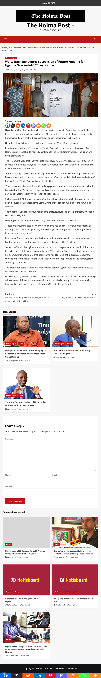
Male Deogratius (13, 70)
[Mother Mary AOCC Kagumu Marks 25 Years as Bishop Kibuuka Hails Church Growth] (26, 532)
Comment (10, 438)
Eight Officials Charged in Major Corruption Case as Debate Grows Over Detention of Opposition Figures (26, 649)
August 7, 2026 (73, 557)
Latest (21, 344)
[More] (48, 125)
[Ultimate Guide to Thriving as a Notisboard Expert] (26, 579)
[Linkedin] (23, 125)
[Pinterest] (28, 125)
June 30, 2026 (25, 361)
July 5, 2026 (26, 605)
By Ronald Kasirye (13, 605)
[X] (13, 125)
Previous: (27, 297)
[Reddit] (18, 125)
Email (54, 475)
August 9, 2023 (27, 70)
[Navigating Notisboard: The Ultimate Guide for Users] (75, 579)
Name (8, 475)
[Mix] (38, 125)
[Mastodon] (33, 125)
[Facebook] (7, 125)
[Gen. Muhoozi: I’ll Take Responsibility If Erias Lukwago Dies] (75, 331)
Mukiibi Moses (60, 557)
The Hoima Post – (50, 25)
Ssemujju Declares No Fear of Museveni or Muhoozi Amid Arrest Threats (25, 404)
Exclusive (67, 592)
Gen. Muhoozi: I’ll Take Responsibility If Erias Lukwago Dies (73, 352)
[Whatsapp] (43, 125)
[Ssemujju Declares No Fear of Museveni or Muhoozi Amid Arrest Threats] (26, 383)
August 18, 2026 (24, 557)
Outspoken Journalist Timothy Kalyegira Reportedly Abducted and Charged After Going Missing (25, 354)
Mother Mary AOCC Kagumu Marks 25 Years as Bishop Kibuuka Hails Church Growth (25, 552)
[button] (5, 39)
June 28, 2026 (73, 357)
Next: (79, 296)
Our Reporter (11, 409)
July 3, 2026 (25, 655)
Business (9, 592)
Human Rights (11, 58)
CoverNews (59, 668)
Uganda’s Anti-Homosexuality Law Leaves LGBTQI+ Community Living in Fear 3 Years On (74, 552)
